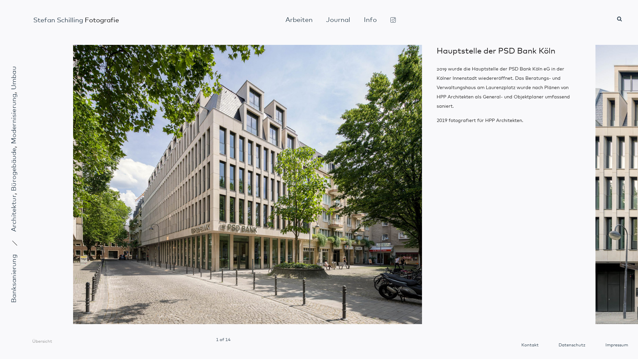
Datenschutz (572, 345)
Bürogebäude (14, 169)
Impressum (616, 345)
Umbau (14, 78)
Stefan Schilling (76, 20)
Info (370, 20)
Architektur (14, 213)
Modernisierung (14, 118)
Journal (338, 20)
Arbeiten (299, 20)
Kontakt (530, 345)
